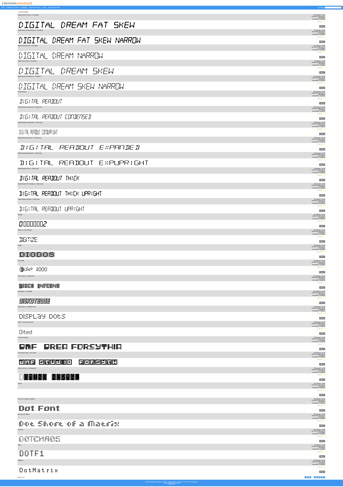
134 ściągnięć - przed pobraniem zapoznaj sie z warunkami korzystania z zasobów (318, 109)
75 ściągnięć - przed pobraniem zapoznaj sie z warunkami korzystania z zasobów (318, 47)
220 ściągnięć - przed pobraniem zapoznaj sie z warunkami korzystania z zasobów (318, 293)
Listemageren (32, 368)
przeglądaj (23, 7)
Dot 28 (20, 383)
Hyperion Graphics (30, 399)
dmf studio (33, 353)
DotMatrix (20, 460)
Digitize (20, 230)
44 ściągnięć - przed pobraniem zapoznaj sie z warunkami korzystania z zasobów (318, 431)
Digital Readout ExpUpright (25, 153)
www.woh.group (194, 481)
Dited (19, 322)
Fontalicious (30, 276)
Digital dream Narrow (24, 45)
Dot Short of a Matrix (23, 414)
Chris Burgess (28, 230)
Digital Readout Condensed (25, 107)
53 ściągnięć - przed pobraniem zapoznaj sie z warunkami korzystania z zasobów (318, 63)
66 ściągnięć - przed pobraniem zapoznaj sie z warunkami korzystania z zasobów (318, 124)
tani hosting (180, 481)
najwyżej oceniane (35, 7)
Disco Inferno (21, 276)
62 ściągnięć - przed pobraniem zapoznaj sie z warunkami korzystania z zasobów (318, 155)
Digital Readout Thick (24, 168)
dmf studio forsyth (23, 353)
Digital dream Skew (23, 61)
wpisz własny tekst (54, 7)
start (3, 7)
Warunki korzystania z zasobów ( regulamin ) (156, 481)
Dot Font (20, 399)
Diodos (20, 245)
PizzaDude (36, 15)
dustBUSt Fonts (31, 306)
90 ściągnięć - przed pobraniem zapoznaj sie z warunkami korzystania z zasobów (318, 247)
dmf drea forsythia (23, 337)
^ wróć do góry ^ (171, 484)
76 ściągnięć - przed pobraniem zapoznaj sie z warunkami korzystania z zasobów (318, 170)
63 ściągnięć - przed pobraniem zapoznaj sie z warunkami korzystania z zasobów (318, 140)
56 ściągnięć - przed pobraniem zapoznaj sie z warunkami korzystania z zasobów (318, 339)
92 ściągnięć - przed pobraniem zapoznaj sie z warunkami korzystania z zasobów (318, 324)
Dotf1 (19, 445)
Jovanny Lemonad (28, 322)
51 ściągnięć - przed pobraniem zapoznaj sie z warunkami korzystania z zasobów (318, 385)
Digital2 (20, 214)
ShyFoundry (38, 107)
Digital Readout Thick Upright (26, 184)
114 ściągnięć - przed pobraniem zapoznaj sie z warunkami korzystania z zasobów (318, 278)
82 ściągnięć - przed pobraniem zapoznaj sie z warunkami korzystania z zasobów (318, 232)
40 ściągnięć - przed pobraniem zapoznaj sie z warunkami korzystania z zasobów (318, 416)
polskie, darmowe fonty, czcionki (172, 483)
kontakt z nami (172, 481)
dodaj (44, 7)
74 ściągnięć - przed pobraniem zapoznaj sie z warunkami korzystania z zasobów (318, 447)
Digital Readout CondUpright (26, 122)
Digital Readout (22, 91)
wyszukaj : (321, 7)
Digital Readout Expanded (25, 137)
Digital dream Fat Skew (24, 15)
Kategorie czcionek (12, 7)
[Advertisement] (8, 37)
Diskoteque (21, 291)
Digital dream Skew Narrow (25, 76)
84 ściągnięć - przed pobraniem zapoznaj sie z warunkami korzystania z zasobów (318, 401)
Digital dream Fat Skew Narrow (26, 30)
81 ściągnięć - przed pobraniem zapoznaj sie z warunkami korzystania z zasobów (318, 216)
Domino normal (22, 368)
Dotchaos (20, 429)
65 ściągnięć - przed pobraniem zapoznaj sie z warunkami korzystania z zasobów (318, 17)
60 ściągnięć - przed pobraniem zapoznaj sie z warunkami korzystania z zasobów (318, 370)
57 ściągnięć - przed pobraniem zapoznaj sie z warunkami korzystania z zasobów (318, 32)
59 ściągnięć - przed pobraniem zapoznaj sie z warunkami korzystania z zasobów (318, 308)
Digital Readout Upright (24, 199)
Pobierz (322, 26)
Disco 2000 (21, 260)
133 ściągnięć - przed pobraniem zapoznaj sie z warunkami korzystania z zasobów (318, 93)
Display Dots (21, 306)
